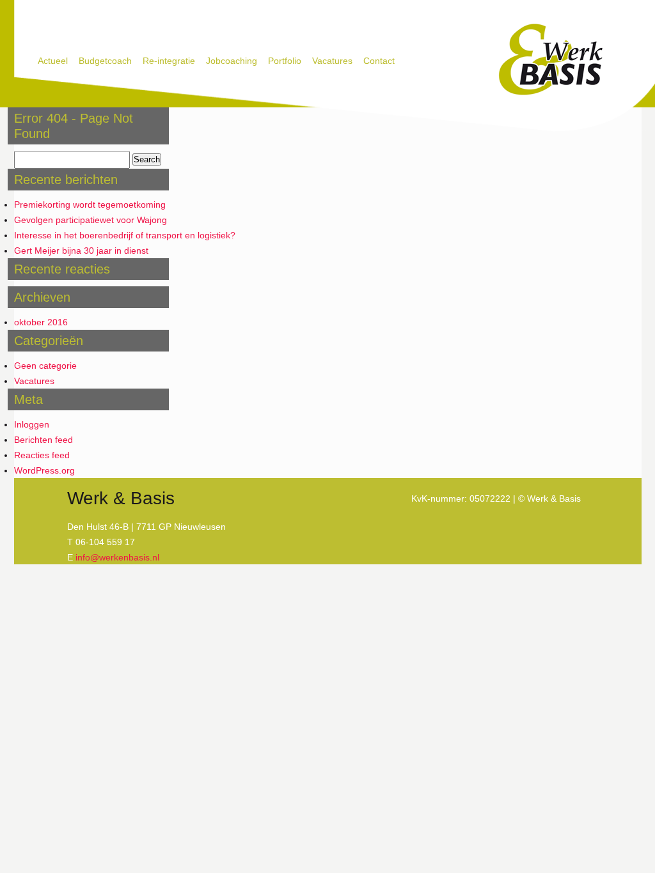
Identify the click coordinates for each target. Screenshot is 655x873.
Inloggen (31, 424)
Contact (379, 61)
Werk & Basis (550, 60)
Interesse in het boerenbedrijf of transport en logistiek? (124, 235)
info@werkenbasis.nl (117, 557)
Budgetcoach (105, 61)
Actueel (53, 61)
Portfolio (284, 61)
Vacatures (332, 61)
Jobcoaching (231, 61)
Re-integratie (169, 61)
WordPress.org (44, 470)
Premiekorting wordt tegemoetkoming (90, 204)
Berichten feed (43, 440)
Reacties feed (42, 455)
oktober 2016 (41, 322)
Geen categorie (45, 365)
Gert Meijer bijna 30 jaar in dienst (81, 250)
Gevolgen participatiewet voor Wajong (90, 220)
